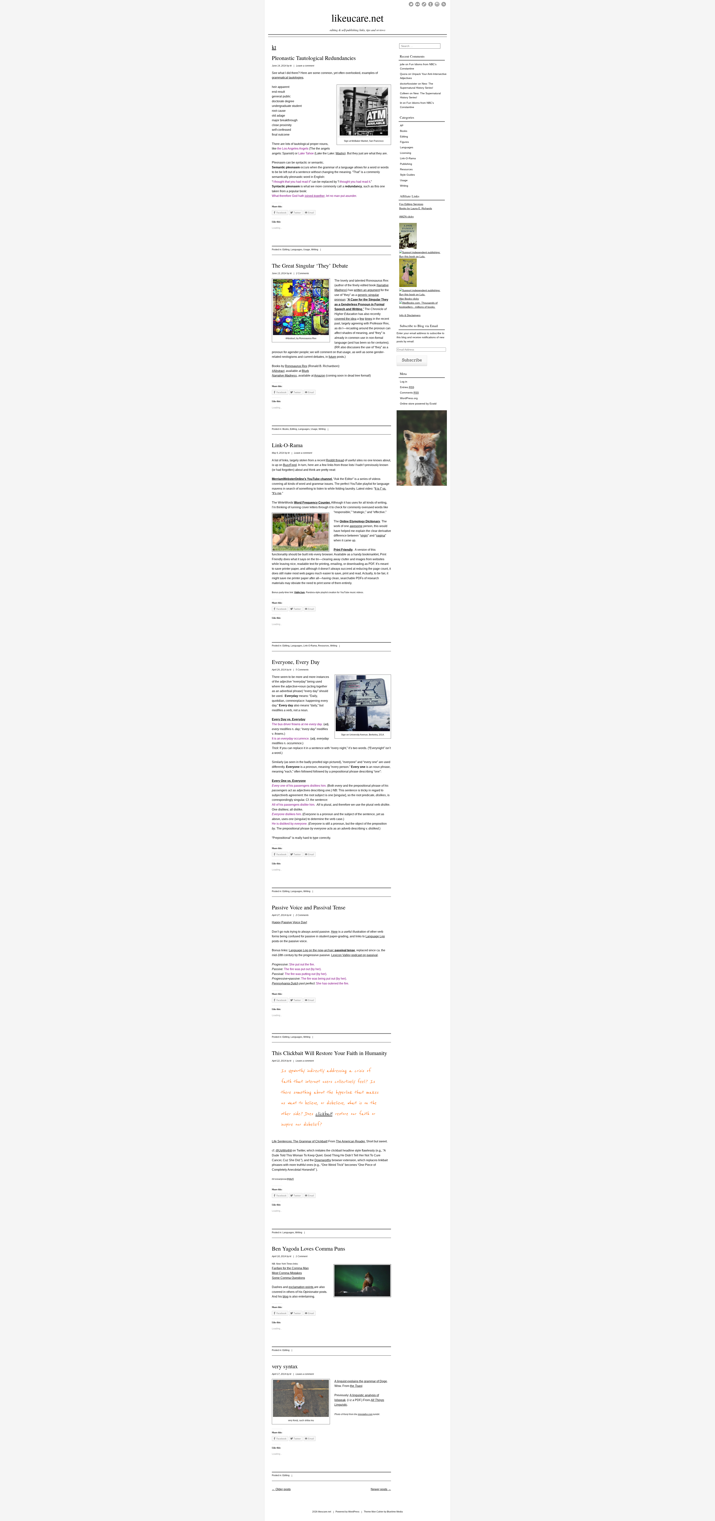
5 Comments (302, 669)
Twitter (411, 4)
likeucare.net (357, 17)
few (362, 318)
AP (401, 125)
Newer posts (381, 1489)
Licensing (405, 152)
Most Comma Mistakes (287, 1273)
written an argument (367, 290)
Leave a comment (305, 65)
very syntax (285, 1366)
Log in (403, 381)
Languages (296, 249)
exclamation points (301, 1287)
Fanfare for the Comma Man (290, 1268)
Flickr (417, 4)
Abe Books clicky (409, 298)
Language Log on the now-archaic (322, 950)
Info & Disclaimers (409, 315)
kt (274, 47)
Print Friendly (343, 549)
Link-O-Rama (287, 445)
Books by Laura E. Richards (415, 208)
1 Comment (301, 1256)
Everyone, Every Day (296, 661)
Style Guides (407, 174)
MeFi (291, 1179)
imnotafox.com (365, 1414)
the (356, 1385)
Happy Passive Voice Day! (289, 922)
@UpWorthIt (284, 1150)
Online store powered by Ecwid (418, 403)
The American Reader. (351, 1141)
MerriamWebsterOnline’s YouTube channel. (302, 478)
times (368, 318)
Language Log (375, 936)
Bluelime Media (395, 1511)
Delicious (424, 4)
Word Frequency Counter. (312, 502)
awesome (356, 526)
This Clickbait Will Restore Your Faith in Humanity (329, 1053)
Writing (314, 249)
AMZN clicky (406, 216)
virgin (364, 535)
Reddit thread (335, 460)
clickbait (323, 1114)
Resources (323, 645)
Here (334, 931)
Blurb (305, 370)
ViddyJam (299, 592)
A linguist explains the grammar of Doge (360, 1381)
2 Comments (302, 273)
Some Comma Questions (288, 1277)
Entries (407, 387)
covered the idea (345, 318)
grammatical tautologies (287, 77)
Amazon (319, 375)
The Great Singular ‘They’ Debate (310, 265)
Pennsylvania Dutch (285, 983)
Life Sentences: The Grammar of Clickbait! (300, 1141)
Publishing (406, 163)
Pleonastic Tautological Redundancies (314, 57)
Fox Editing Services (411, 204)
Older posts (281, 1489)
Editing (286, 249)
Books (285, 429)
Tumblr (430, 4)
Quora (403, 73)
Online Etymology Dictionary (360, 521)
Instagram (437, 4)
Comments (409, 392)
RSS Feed (443, 4)
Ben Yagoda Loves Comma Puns (308, 1248)
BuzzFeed (290, 465)
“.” (361, 304)
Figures (404, 141)
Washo (340, 153)
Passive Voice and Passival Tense (308, 907)
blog (285, 1296)
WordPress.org (409, 398)
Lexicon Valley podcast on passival (354, 955)
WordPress (353, 1511)
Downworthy (322, 1160)
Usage (306, 249)
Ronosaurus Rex (296, 366)
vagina (380, 535)
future (332, 356)
